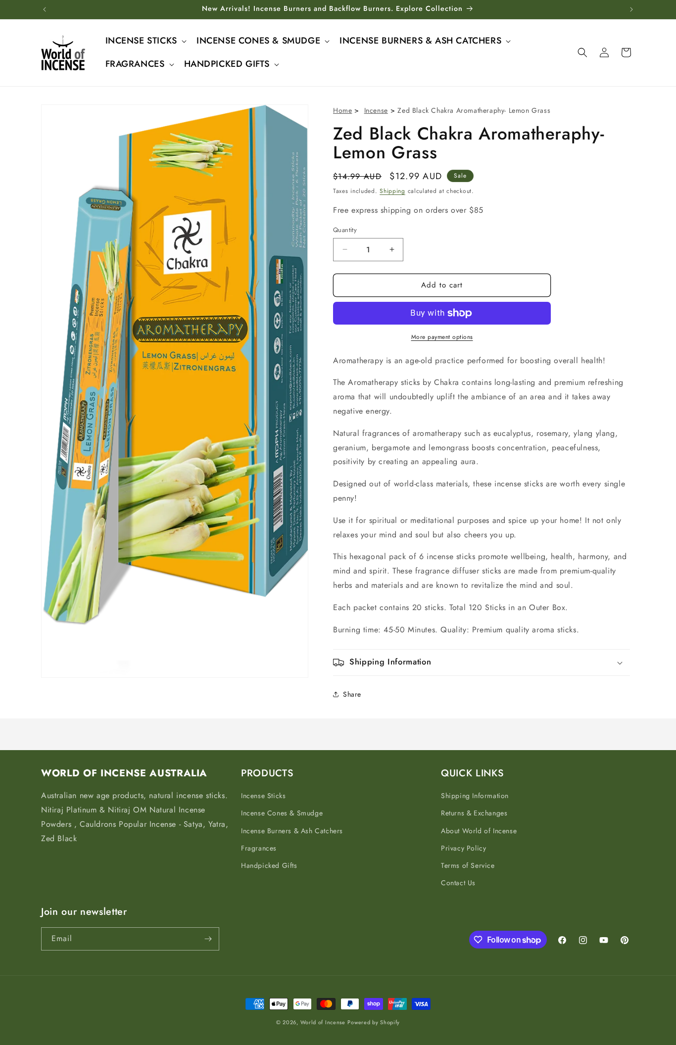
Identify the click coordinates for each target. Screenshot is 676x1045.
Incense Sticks (263, 796)
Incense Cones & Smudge (282, 813)
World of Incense (322, 1022)
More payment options (442, 336)
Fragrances (259, 848)
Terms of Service (468, 865)
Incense (376, 110)
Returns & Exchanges (474, 813)
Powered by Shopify (373, 1022)
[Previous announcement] (44, 9)
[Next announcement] (631, 9)
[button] (145, 40)
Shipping (392, 191)
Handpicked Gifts (269, 865)
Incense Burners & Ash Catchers (292, 831)
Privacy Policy (463, 848)
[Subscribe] (208, 938)
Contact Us (458, 883)
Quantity (345, 230)
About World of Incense (479, 831)
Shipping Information (475, 796)
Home (342, 110)
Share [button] (352, 694)
